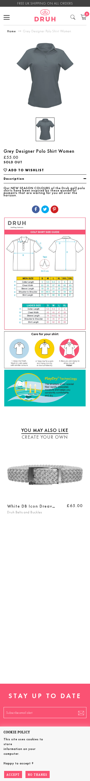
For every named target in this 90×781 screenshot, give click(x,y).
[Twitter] (45, 209)
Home (11, 31)
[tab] (45, 178)
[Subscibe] (81, 712)
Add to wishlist (26, 170)
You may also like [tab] (44, 430)
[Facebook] (36, 209)
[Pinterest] (54, 209)
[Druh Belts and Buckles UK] (45, 16)
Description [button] (14, 179)
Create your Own (45, 437)
